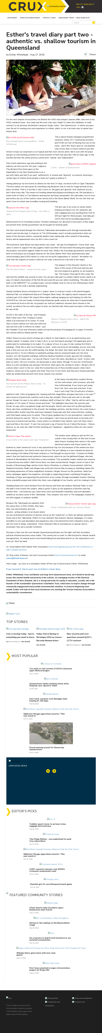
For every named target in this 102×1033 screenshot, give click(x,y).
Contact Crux (49, 18)
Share (92, 54)
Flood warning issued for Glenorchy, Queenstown (46, 749)
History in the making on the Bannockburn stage (49, 924)
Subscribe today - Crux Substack (74, 18)
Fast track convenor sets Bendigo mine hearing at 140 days (48, 700)
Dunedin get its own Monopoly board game (51, 884)
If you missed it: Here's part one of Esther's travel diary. (33, 569)
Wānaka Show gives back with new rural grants (36, 954)
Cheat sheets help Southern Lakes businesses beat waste (46, 909)
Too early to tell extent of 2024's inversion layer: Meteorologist (50, 670)
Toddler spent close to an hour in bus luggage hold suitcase (47, 825)
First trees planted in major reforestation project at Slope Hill (49, 969)
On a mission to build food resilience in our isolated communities (50, 939)
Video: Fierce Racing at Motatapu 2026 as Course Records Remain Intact (49, 637)
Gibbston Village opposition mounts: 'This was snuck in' (44, 715)
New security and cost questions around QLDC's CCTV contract (79, 637)
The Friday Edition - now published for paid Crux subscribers (50, 840)
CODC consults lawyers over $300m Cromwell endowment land (47, 870)
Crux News (12, 18)
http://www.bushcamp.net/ (66, 555)
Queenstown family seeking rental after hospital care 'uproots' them (49, 685)
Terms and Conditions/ (83, 998)
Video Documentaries (30, 18)
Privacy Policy (53, 998)
